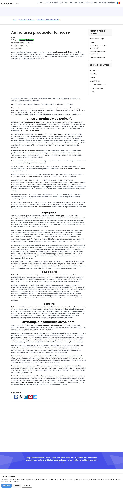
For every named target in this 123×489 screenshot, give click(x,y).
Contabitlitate (95, 81)
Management (94, 70)
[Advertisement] (49, 79)
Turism (92, 92)
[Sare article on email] (35, 398)
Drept (67, 2)
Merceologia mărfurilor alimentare (98, 53)
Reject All (27, 485)
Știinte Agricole (57, 2)
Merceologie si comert (26, 40)
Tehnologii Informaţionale (87, 2)
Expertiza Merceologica (98, 57)
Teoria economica (96, 88)
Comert (92, 42)
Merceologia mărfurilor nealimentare (98, 47)
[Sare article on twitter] (21, 398)
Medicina (73, 2)
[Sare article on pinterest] (30, 398)
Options (17, 485)
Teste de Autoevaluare (106, 2)
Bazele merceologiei (97, 39)
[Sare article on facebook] (16, 398)
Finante (92, 77)
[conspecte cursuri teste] (119, 3)
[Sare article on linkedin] (25, 398)
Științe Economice (44, 2)
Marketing (93, 74)
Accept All (6, 485)
